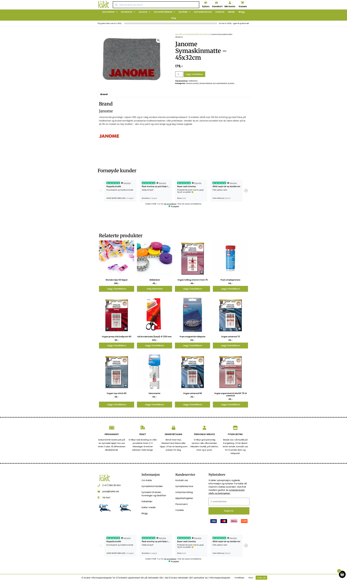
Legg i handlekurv (194, 74)
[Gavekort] (216, 2)
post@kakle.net (110, 491)
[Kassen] (242, 2)
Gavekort (217, 6)
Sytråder (183, 11)
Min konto (229, 6)
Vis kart (106, 497)
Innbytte (219, 11)
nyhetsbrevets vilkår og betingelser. (226, 492)
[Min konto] (230, 2)
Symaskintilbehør (163, 11)
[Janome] (109, 145)
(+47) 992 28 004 (111, 485)
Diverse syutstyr (192, 83)
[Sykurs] (205, 2)
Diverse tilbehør (203, 34)
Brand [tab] (104, 94)
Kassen (243, 6)
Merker (231, 11)
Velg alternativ (155, 288)
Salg (173, 18)
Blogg (242, 11)
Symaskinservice (203, 11)
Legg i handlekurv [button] (116, 288)
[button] (158, 40)
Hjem (177, 34)
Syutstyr (143, 11)
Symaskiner (108, 11)
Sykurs (205, 6)
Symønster (126, 11)
